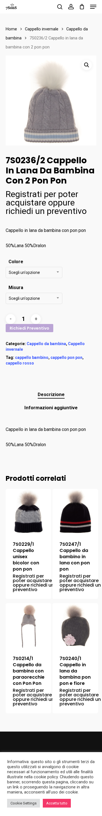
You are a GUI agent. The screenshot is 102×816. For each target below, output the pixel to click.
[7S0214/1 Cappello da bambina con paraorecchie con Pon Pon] (28, 626)
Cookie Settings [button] (23, 803)
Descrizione (51, 394)
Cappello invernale (41, 29)
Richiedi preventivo (29, 328)
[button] (87, 65)
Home (11, 29)
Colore (15, 261)
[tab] (51, 394)
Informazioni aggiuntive (51, 407)
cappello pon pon (66, 357)
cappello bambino (31, 357)
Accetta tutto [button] (56, 803)
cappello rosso (20, 363)
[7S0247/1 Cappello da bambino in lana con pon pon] (75, 511)
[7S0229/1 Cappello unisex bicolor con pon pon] (28, 511)
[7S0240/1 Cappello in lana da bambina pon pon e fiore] (75, 626)
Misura (15, 287)
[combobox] (34, 272)
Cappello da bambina (46, 343)
